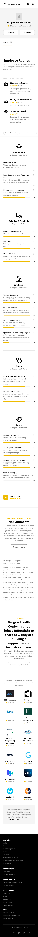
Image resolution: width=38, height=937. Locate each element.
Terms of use (8, 905)
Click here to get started (19, 665)
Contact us (7, 899)
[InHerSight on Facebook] (13, 932)
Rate (12, 32)
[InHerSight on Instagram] (29, 932)
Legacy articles (8, 912)
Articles (6, 855)
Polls (5, 852)
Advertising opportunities (12, 882)
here (11, 600)
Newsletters (7, 863)
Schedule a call (8, 885)
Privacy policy (8, 902)
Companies (7, 846)
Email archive (8, 918)
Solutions (6, 871)
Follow (28, 32)
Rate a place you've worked (13, 860)
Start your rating (19, 547)
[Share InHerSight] (8, 932)
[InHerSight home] (14, 4)
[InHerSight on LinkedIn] (24, 932)
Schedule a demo (9, 874)
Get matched (26, 26)
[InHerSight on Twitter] (19, 932)
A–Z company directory (11, 915)
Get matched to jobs (10, 857)
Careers (6, 896)
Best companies (9, 849)
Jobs (5, 843)
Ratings (7, 42)
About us (6, 893)
